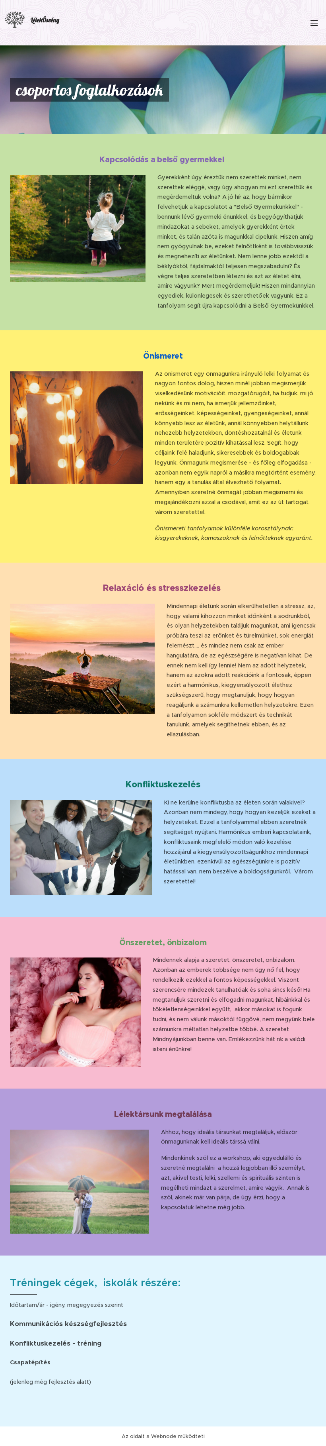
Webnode (164, 1436)
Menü (314, 23)
